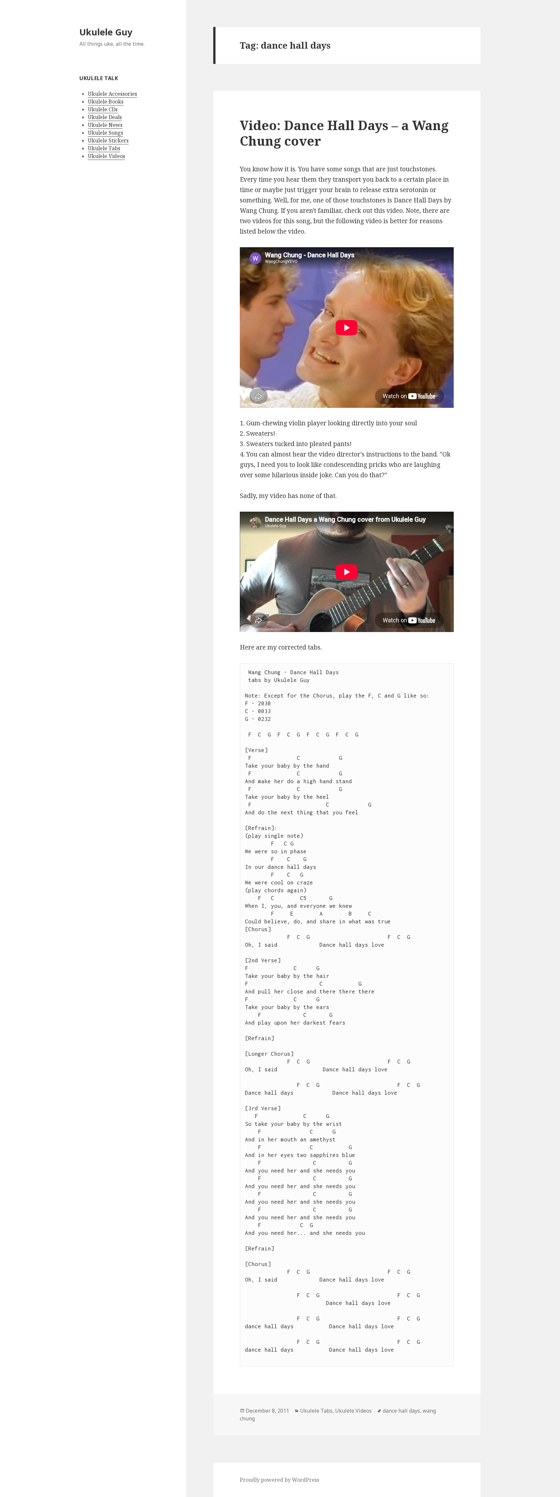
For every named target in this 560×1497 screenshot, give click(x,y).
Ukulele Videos (106, 156)
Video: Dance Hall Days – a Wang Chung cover (344, 132)
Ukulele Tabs (104, 148)
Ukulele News (105, 124)
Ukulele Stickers (108, 140)
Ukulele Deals (105, 117)
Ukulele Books (105, 101)
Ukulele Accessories (112, 93)
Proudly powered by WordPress (279, 1479)
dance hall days (401, 1410)
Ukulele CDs (103, 109)
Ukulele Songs (105, 132)
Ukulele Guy (105, 32)
